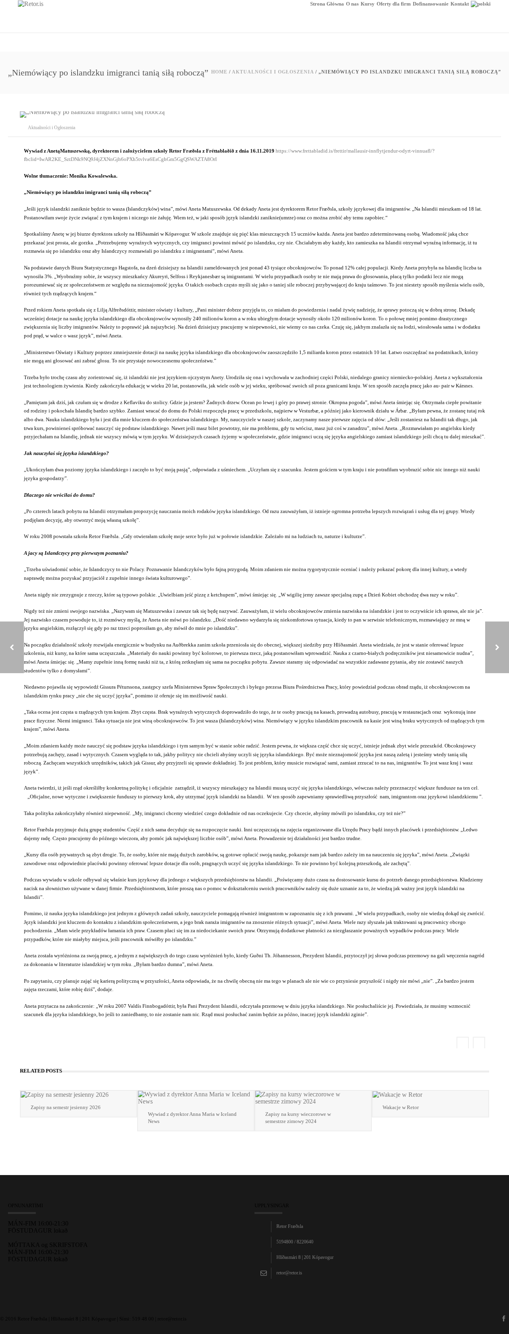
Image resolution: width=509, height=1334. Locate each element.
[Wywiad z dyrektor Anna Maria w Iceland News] (196, 1098)
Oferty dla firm (394, 4)
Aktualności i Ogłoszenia (273, 72)
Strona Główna (327, 4)
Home (219, 72)
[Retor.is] (30, 3)
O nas (352, 4)
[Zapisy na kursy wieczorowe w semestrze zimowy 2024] (313, 1098)
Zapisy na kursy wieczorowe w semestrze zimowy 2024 (298, 1117)
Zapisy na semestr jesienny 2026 (66, 1107)
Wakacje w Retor (401, 1107)
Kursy (368, 4)
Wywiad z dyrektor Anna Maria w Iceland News (192, 1117)
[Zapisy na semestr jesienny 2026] (78, 1094)
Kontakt (460, 4)
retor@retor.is (289, 1273)
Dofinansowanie (431, 4)
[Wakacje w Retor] (430, 1094)
